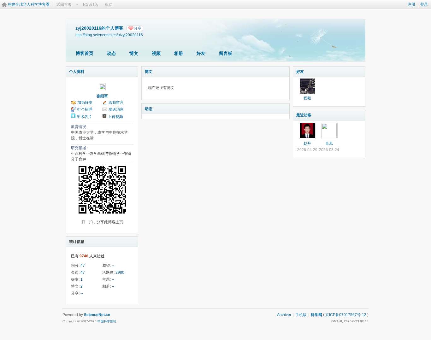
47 (82, 265)
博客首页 (84, 53)
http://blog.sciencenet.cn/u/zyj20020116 (109, 35)
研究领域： (80, 148)
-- (113, 265)
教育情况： (80, 127)
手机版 (301, 315)
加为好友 (84, 102)
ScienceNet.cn (97, 315)
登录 (424, 4)
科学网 (316, 315)
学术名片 (84, 116)
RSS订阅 (90, 4)
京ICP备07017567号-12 (345, 315)
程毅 (307, 98)
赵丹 (307, 143)
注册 (411, 4)
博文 (133, 53)
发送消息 (116, 109)
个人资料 (76, 71)
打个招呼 (84, 109)
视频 (156, 53)
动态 (111, 53)
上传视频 (115, 116)
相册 (178, 53)
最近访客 (303, 115)
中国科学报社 (106, 321)
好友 (201, 53)
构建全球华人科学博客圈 (29, 4)
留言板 (225, 53)
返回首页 (64, 4)
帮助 (108, 4)
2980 (119, 272)
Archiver (284, 315)
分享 (137, 28)
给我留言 (116, 102)
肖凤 (329, 143)
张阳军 (102, 96)
